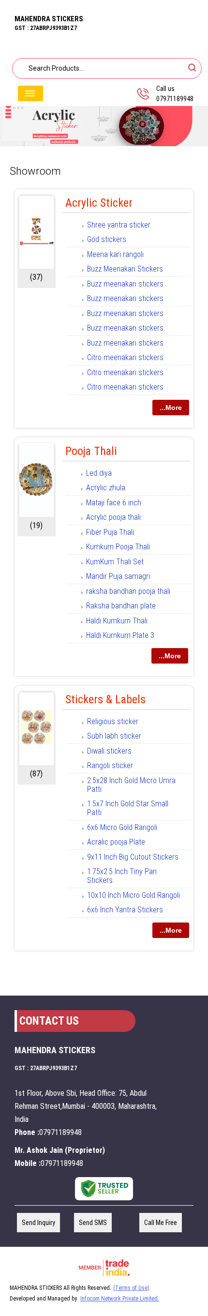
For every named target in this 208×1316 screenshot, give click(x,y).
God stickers (106, 239)
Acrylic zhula (105, 487)
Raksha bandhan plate (121, 605)
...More (171, 407)
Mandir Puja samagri (118, 576)
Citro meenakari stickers (125, 357)
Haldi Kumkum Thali (117, 620)
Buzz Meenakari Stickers (125, 268)
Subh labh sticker (114, 736)
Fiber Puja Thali (110, 532)
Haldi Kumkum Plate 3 (120, 635)
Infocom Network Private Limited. (119, 1298)
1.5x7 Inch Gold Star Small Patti (127, 808)
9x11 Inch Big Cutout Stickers (132, 857)
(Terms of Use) (131, 1288)
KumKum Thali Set (115, 561)
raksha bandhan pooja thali (128, 591)
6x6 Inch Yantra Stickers (125, 909)
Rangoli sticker (110, 765)
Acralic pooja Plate (116, 842)
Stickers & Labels (105, 699)
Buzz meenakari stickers (125, 283)
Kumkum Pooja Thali (118, 546)
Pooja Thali (91, 451)
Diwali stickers (109, 751)
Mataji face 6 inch (113, 502)
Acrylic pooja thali (113, 517)
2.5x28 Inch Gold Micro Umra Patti (131, 785)
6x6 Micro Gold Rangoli (122, 827)
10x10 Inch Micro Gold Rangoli (133, 895)
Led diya (99, 473)
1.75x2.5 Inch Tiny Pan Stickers (122, 876)
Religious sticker (112, 721)
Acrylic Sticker (99, 203)
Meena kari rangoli (115, 254)
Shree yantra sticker (118, 224)
